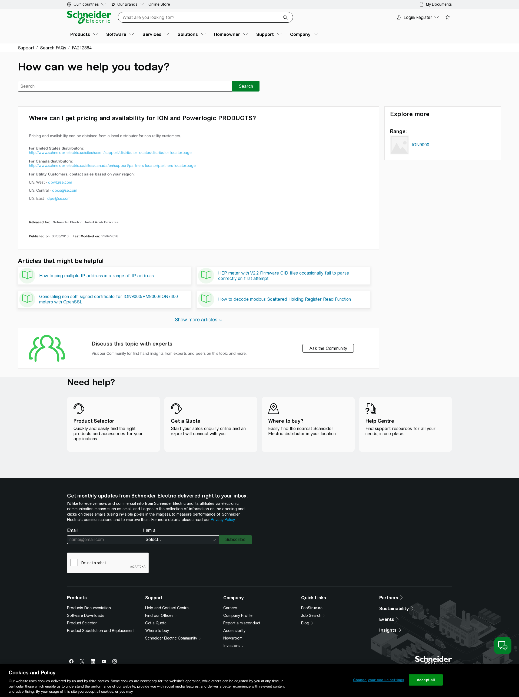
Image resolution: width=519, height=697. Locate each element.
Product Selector (82, 623)
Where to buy (157, 630)
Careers (230, 608)
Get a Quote (156, 623)
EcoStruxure (311, 608)
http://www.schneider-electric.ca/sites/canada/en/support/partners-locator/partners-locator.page (112, 165)
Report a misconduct (241, 623)
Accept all (426, 680)
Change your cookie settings (378, 680)
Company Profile (237, 615)
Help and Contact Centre (167, 608)
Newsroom (232, 638)
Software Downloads (85, 615)
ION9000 (420, 144)
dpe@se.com (59, 198)
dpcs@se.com (64, 190)
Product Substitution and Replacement (101, 630)
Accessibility (234, 630)
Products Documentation (89, 608)
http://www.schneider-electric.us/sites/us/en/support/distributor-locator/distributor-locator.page (110, 152)
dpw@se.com (60, 182)
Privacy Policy (222, 519)
